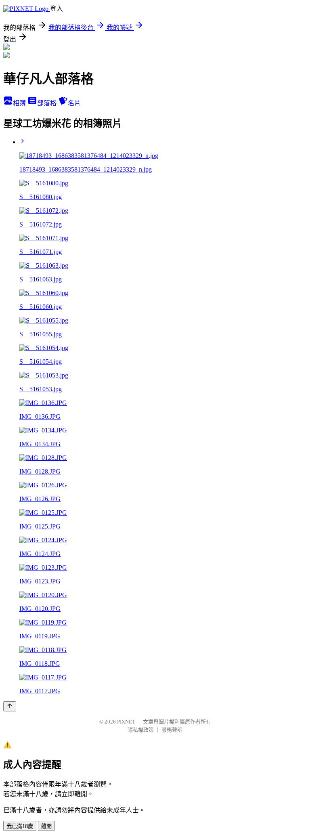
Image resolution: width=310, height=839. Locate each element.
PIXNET (126, 722)
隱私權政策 (141, 730)
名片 (74, 103)
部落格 (47, 103)
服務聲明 (171, 730)
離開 (46, 826)
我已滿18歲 (19, 826)
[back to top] (9, 706)
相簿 (20, 103)
